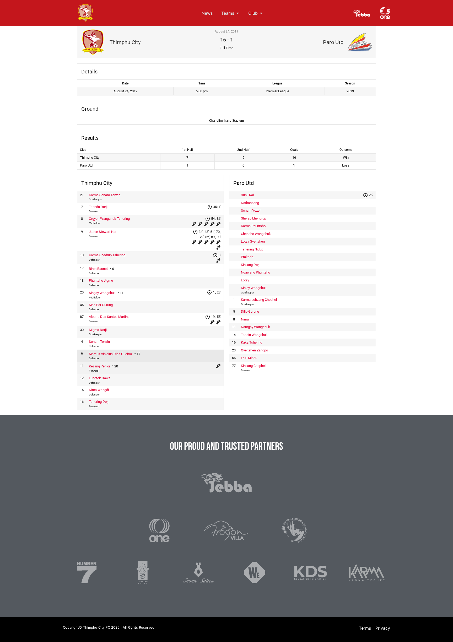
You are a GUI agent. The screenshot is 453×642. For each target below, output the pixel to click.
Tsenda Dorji (98, 207)
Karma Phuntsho (253, 226)
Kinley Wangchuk (254, 288)
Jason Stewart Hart (103, 232)
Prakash (247, 257)
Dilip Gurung (250, 311)
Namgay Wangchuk (255, 327)
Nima (245, 319)
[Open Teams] (238, 13)
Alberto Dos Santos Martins (109, 317)
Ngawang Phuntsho (255, 272)
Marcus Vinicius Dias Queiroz (110, 354)
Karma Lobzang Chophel (259, 300)
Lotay (245, 280)
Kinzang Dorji (250, 265)
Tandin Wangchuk (254, 335)
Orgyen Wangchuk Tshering (109, 219)
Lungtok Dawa (99, 378)
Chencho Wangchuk (256, 234)
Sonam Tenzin (99, 342)
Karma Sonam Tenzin (104, 195)
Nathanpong (250, 203)
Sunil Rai (247, 195)
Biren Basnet (98, 269)
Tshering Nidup (252, 249)
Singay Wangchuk (102, 293)
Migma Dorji (98, 330)
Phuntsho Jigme (101, 280)
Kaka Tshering (251, 342)
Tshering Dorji (99, 402)
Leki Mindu (249, 358)
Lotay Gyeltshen (253, 241)
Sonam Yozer (251, 210)
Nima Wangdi (99, 390)
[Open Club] (261, 13)
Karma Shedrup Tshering (107, 255)
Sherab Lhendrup (253, 218)
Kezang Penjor (99, 366)
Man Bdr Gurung (101, 305)
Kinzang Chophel (253, 366)
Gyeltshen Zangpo (254, 350)
